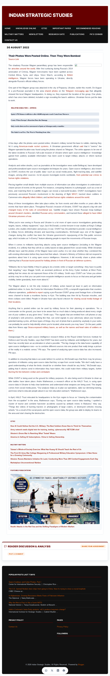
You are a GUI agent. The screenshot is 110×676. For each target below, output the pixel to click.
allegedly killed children (32, 197)
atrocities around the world (23, 68)
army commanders (56, 213)
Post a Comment (16, 554)
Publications (77, 34)
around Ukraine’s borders (19, 213)
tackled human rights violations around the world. (68, 197)
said (81, 146)
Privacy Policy (62, 627)
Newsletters (36, 34)
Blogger (81, 665)
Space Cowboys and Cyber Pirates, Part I (25, 582)
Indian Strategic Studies (40, 15)
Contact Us (11, 40)
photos (55, 91)
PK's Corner (96, 34)
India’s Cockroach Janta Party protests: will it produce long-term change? (37, 609)
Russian (44, 213)
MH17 (74, 194)
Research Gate (57, 34)
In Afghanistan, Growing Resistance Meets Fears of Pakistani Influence (36, 596)
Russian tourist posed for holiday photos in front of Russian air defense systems (56, 260)
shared (48, 91)
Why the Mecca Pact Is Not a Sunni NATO (25, 603)
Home (7, 28)
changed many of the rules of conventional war (30, 210)
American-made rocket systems (33, 146)
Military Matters (14, 34)
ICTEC (44, 28)
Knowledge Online (26, 28)
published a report (35, 292)
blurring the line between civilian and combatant (29, 372)
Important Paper (62, 28)
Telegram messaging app (77, 91)
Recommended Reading (88, 28)
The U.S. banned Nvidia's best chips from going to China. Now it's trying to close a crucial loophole (47, 589)
